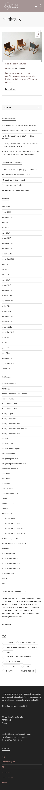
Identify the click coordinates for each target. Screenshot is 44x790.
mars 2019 (6, 233)
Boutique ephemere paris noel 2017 (15, 429)
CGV (3, 767)
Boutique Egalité (8, 414)
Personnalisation (8, 573)
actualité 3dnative (9, 384)
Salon (4, 583)
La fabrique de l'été (9, 518)
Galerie (4, 499)
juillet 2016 (6, 337)
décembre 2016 (7, 316)
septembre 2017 (8, 301)
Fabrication (6, 483)
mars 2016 (6, 353)
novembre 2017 (7, 290)
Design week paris (14, 662)
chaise (8, 652)
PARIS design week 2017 (11, 558)
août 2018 (6, 264)
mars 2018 (6, 280)
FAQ (3, 756)
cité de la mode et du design (18, 657)
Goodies (5, 508)
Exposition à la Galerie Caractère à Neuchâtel (19, 125)
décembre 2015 (7, 358)
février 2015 (6, 369)
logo (27, 666)
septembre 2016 (8, 332)
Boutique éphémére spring (11, 434)
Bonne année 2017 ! (9, 404)
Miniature (5, 548)
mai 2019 (5, 228)
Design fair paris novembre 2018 (14, 464)
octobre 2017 (7, 295)
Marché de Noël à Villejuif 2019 (14, 543)
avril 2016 (5, 348)
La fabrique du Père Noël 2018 (13, 528)
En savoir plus (10, 89)
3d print (9, 643)
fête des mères (7, 489)
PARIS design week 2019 (11, 568)
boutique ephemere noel (11, 424)
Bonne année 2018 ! (9, 409)
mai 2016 (5, 342)
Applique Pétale (16, 185)
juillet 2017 (6, 306)
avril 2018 (5, 275)
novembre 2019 (7, 217)
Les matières (6, 772)
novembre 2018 (7, 248)
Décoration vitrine (8, 454)
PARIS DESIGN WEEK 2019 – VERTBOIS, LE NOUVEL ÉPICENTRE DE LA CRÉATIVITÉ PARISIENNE (21, 153)
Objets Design (27, 671)
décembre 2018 (7, 243)
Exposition (6, 473)
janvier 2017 (6, 311)
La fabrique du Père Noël (11, 523)
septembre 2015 (8, 363)
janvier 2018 (6, 285)
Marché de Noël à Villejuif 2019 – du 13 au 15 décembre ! (19, 137)
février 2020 (6, 212)
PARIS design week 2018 (11, 563)
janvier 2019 (6, 238)
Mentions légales (8, 762)
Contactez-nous (8, 777)
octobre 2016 (7, 327)
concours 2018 (7, 444)
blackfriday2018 (8, 399)
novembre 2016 (7, 322)
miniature (10, 671)
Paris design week (8, 553)
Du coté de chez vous (10, 469)
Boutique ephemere (9, 419)
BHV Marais (6, 389)
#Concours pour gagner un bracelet (24, 169)
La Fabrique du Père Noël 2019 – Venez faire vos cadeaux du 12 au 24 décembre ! (20, 145)
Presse (4, 578)
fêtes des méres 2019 (10, 493)
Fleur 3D (27, 175)
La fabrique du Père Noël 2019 (13, 533)
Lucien (4, 169)
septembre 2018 (8, 259)
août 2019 (6, 222)
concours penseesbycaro (11, 449)
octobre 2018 (7, 254)
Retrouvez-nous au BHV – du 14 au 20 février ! (19, 131)
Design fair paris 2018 (10, 459)
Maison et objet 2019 (10, 538)
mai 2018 (5, 269)
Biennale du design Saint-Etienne (14, 394)
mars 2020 (6, 207)
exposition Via (7, 479)
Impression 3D (7, 513)
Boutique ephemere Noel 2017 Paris (21, 648)
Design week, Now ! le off (20, 190)
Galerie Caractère (8, 503)
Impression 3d (12, 666)
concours (5, 439)
